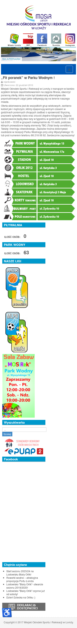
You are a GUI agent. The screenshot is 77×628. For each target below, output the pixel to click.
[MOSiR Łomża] (39, 19)
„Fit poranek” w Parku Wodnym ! (28, 77)
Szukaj (7, 434)
